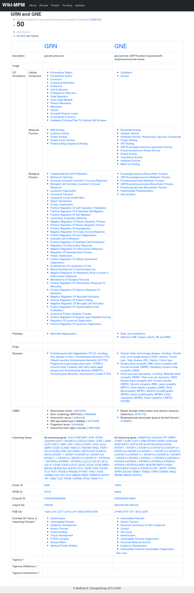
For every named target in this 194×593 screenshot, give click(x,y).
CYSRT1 (87, 444)
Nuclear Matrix (58, 542)
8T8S (95, 511)
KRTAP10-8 (97, 454)
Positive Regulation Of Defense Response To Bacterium (75, 291)
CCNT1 (100, 441)
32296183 (95, 19)
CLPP (47, 444)
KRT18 (94, 451)
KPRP (117, 444)
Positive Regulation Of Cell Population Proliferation (78, 208)
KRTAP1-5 (71, 454)
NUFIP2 (72, 468)
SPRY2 (105, 475)
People (55, 5)
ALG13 (71, 437)
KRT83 (151, 444)
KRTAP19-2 (150, 454)
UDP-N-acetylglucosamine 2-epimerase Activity (146, 147)
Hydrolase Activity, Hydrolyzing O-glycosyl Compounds (150, 136)
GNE (120, 46)
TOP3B (67, 478)
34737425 (93, 421)
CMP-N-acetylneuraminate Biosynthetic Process (146, 184)
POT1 (54, 471)
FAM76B (86, 447)
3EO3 (138, 511)
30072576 (79, 410)
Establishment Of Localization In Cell (70, 266)
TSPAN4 (77, 478)
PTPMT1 (84, 471)
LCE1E (48, 465)
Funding (67, 5)
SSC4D (127, 471)
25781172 (140, 414)
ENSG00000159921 (125, 498)
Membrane (56, 106)
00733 (47, 491)
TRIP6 (154, 471)
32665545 (89, 414)
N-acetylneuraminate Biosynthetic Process (143, 187)
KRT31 (102, 451)
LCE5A (98, 465)
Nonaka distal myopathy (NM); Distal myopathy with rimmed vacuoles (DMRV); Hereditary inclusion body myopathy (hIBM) (149, 367)
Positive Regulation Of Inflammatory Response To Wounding (77, 284)
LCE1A (87, 461)
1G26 (47, 511)
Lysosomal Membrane (62, 82)
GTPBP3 (151, 441)
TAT (46, 478)
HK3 (69, 451)
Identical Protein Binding (63, 545)
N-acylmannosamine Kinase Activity (140, 150)
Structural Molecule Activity (135, 542)
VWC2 (172, 471)
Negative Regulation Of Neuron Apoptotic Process (77, 221)
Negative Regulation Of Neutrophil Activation (74, 296)
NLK (65, 468)
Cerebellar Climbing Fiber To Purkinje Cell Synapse (78, 120)
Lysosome (56, 79)
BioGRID (21, 35)
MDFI (142, 465)
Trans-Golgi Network (61, 99)
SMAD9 (76, 475)
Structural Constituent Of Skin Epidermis (142, 525)
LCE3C (73, 465)
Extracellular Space (61, 76)
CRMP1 (172, 437)
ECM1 (56, 447)
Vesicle (54, 110)
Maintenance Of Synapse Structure (69, 279)
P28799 (48, 505)
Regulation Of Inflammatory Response (71, 245)
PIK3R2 (103, 468)
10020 (117, 485)
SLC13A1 (60, 475)
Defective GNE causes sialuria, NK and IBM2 (145, 337)
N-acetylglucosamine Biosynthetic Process (144, 173)
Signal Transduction (61, 201)
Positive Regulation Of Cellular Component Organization (73, 260)
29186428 (77, 424)
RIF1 (156, 468)
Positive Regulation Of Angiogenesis (70, 228)
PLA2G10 (134, 468)
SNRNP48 (95, 475)
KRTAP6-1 (64, 461)
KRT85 (159, 444)
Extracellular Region (61, 72)
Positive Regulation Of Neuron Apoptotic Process (77, 225)
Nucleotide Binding (130, 130)
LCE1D (104, 461)
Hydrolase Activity (130, 160)
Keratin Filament (59, 528)
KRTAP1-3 (132, 447)
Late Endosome (59, 89)
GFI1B (48, 451)
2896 (47, 485)
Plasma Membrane (60, 103)
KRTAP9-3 (120, 465)
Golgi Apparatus (59, 96)
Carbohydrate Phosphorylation (136, 190)
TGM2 (52, 478)
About (32, 5)
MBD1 (106, 465)
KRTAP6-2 (77, 461)
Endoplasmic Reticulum (63, 93)
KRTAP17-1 (136, 454)
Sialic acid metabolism (132, 333)
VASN (94, 478)
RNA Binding (57, 130)
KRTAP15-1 (91, 458)
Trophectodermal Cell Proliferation (68, 173)
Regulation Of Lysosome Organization (71, 320)
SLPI (68, 475)
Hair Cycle (126, 532)
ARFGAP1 (82, 437)
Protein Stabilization (61, 255)
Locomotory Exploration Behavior (68, 218)
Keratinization (57, 518)
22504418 (79, 417)
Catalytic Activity (129, 133)
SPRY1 (163, 468)
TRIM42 (146, 471)
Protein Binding (58, 136)
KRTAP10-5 (159, 447)
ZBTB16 (136, 475)
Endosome (56, 86)
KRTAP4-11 (147, 458)
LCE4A (90, 465)
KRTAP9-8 (132, 465)
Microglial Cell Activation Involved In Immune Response (75, 185)
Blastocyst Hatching (61, 177)
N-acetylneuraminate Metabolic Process (142, 180)
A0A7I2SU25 (121, 505)
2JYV (74, 511)
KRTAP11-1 (50, 458)
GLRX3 (56, 451)
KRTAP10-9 (134, 451)
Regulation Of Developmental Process (71, 252)
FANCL (95, 447)
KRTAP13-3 (123, 454)
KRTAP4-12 (161, 458)
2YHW (117, 511)
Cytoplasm (126, 72)
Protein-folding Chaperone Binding (69, 143)
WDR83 (118, 475)
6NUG (81, 511)
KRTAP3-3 (122, 458)
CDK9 (108, 441)
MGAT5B (151, 465)
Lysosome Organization (63, 190)
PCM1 (95, 468)
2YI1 (132, 511)
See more (121, 553)
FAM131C (75, 447)
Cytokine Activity (59, 133)
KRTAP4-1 (134, 458)
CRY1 (70, 444)
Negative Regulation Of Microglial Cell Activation (77, 303)
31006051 (125, 421)
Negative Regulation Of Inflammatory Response (76, 249)
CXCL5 (78, 444)
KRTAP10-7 (83, 454)
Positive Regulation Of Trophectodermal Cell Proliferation (74, 308)
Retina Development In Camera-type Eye (72, 269)
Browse (43, 5)
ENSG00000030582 (55, 498)
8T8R (88, 511)
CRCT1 (55, 444)
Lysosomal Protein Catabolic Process (71, 313)
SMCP (85, 475)
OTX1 (80, 468)
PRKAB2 (73, 471)
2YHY (125, 511)
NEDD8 (58, 468)
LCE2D (65, 465)
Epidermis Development (63, 525)
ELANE (65, 447)
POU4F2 (63, 471)
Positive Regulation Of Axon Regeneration (73, 235)
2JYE (54, 511)
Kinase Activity (128, 154)
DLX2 (103, 444)
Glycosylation (127, 194)
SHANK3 (49, 475)
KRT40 (142, 444)
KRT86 (167, 444)
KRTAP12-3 (161, 451)
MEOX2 (48, 468)
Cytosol (124, 76)
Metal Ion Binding (130, 164)
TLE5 (60, 478)
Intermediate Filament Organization (139, 538)
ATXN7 (99, 437)
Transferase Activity (131, 157)
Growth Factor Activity (62, 140)
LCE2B (56, 465)
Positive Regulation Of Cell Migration (70, 214)
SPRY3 (118, 471)
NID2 (169, 465)
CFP (164, 437)
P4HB (87, 468)
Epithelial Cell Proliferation (64, 238)
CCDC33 (81, 441)
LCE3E (81, 465)
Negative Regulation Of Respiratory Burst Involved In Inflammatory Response (79, 274)
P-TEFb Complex (59, 538)
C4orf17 (59, 441)
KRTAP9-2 (169, 461)
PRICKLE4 (147, 468)
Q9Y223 (133, 505)
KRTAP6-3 (157, 461)
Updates (80, 5)
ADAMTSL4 (144, 437)
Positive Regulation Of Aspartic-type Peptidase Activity (80, 317)
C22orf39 (49, 441)
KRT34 (48, 454)
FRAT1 (104, 447)
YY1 (100, 478)
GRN (50, 46)
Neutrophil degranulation (63, 333)
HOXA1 (77, 451)
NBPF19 (161, 465)
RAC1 (93, 471)
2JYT (61, 511)
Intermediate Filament (62, 521)
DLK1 (96, 444)
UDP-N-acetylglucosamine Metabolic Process (145, 177)
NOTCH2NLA (121, 468)
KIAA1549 (171, 441)
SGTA (100, 471)
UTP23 (86, 478)
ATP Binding (127, 143)
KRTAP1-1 (58, 454)
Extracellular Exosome (62, 117)
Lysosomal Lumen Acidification (67, 197)
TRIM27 (136, 471)
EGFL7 (136, 441)
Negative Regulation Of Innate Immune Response (77, 231)
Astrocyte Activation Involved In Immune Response (78, 180)
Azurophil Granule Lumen (64, 113)
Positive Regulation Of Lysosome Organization (76, 324)
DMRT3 (48, 447)
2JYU (67, 511)
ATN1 (91, 437)
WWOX (127, 475)
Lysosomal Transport (61, 194)
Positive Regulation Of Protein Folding (71, 300)
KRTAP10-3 (145, 447)
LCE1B (95, 461)
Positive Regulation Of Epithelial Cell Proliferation (77, 242)
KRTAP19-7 (163, 454)
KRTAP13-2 (78, 458)
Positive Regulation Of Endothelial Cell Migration (77, 211)
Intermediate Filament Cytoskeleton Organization (147, 549)
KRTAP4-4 (174, 458)
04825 (117, 491)
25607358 (93, 428)
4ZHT (145, 511)
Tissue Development (61, 535)
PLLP (47, 471)
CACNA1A (70, 441)
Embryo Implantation (61, 204)
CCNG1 (91, 441)
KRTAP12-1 (64, 458)
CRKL (63, 444)
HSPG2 (85, 451)
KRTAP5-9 (52, 461)
